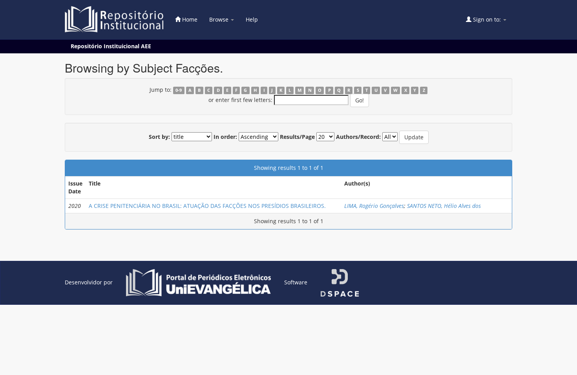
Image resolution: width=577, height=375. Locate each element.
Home (189, 19)
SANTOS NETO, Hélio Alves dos (444, 205)
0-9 (178, 90)
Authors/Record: (358, 136)
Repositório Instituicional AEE (111, 46)
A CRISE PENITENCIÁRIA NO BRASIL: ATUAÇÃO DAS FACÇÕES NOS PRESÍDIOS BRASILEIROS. (207, 205)
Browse (219, 19)
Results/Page (297, 136)
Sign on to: (486, 19)
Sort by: (159, 136)
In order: (225, 136)
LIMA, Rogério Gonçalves (374, 205)
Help (252, 19)
